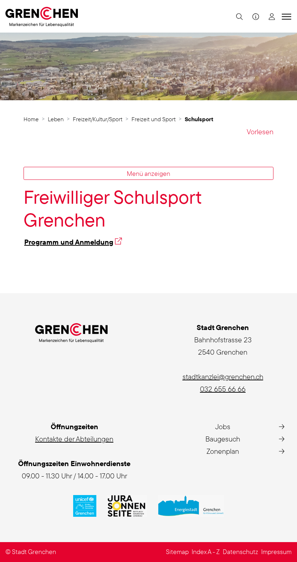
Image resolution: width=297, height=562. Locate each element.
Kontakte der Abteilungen (74, 438)
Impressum (276, 552)
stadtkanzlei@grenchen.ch (223, 376)
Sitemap (177, 552)
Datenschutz (240, 552)
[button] (238, 16)
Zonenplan (222, 451)
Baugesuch (222, 438)
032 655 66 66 (223, 388)
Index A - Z (206, 552)
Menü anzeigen (148, 173)
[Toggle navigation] (285, 16)
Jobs (222, 426)
